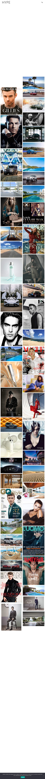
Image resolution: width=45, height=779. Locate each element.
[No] (43, 775)
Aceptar (22, 777)
